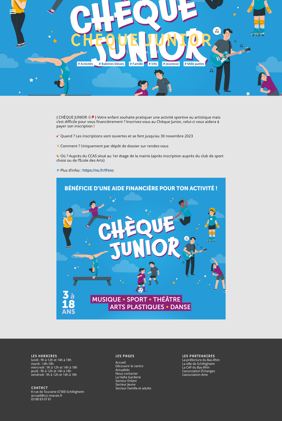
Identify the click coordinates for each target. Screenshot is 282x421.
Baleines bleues (112, 64)
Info (154, 64)
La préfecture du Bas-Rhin (201, 360)
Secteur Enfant (126, 381)
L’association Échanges (198, 371)
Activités (87, 64)
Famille (138, 64)
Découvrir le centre (129, 366)
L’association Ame (195, 375)
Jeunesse (172, 64)
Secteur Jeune (125, 384)
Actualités (122, 370)
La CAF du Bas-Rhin (196, 367)
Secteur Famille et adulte (133, 388)
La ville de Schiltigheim (198, 364)
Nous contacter (126, 373)
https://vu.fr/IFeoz (98, 170)
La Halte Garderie (128, 377)
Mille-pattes (195, 64)
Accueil (120, 362)
